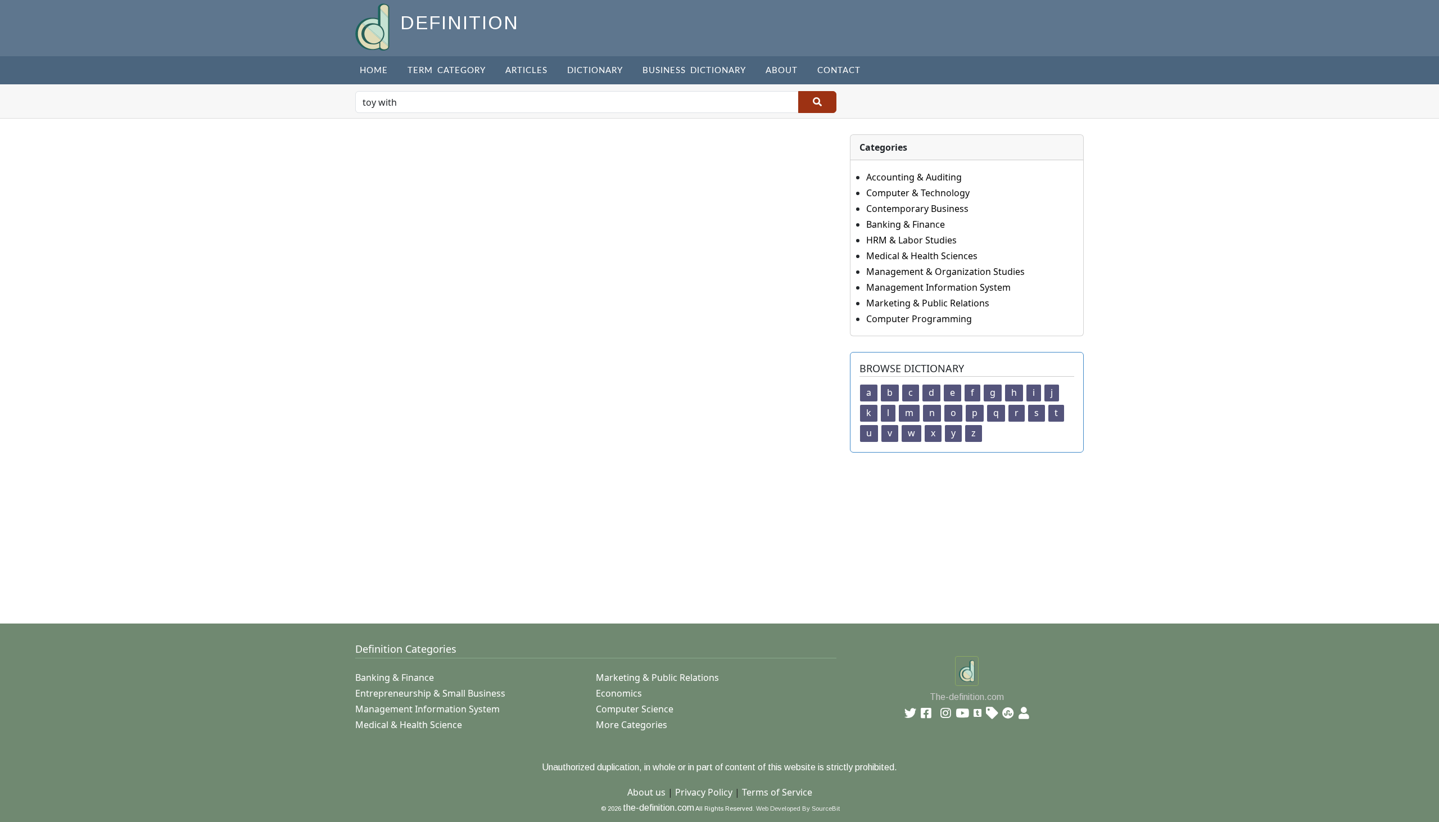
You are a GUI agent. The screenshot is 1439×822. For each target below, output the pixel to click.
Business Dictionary (694, 70)
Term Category (447, 70)
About (782, 70)
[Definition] (373, 26)
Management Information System (938, 287)
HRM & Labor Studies (911, 240)
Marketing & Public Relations (927, 303)
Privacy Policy (703, 792)
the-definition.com (658, 807)
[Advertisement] (692, 531)
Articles (526, 70)
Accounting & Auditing (914, 177)
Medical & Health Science (408, 725)
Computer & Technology (918, 193)
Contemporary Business (917, 208)
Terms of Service (777, 792)
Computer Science (634, 709)
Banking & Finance (905, 224)
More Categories (631, 725)
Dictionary (595, 70)
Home (374, 70)
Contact (839, 70)
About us (646, 792)
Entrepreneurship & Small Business (430, 693)
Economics (619, 693)
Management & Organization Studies (945, 271)
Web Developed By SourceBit (798, 808)
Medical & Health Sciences (922, 256)
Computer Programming (919, 319)
